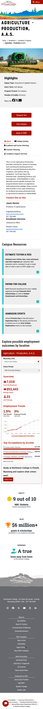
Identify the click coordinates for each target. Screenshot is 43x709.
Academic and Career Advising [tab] (17, 145)
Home (4, 41)
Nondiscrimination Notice (28, 702)
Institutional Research (21, 631)
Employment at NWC (21, 676)
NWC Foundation (21, 637)
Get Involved (21, 667)
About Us (21, 617)
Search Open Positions (21, 680)
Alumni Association (21, 656)
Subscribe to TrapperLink (21, 663)
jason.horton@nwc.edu (15, 214)
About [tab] (8, 141)
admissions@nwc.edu (14, 229)
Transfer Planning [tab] (13, 149)
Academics (12, 41)
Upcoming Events (21, 660)
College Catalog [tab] (22, 141)
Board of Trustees (21, 624)
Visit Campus (21, 124)
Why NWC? (21, 683)
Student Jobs (21, 690)
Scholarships (21, 644)
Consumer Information (25, 700)
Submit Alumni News (21, 670)
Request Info (21, 115)
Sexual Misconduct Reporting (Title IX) (24, 704)
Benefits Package (21, 686)
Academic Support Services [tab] (16, 154)
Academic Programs (24, 41)
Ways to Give (21, 640)
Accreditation (21, 621)
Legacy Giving (20, 647)
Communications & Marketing (21, 628)
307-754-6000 (31, 601)
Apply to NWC (21, 133)
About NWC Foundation (21, 651)
